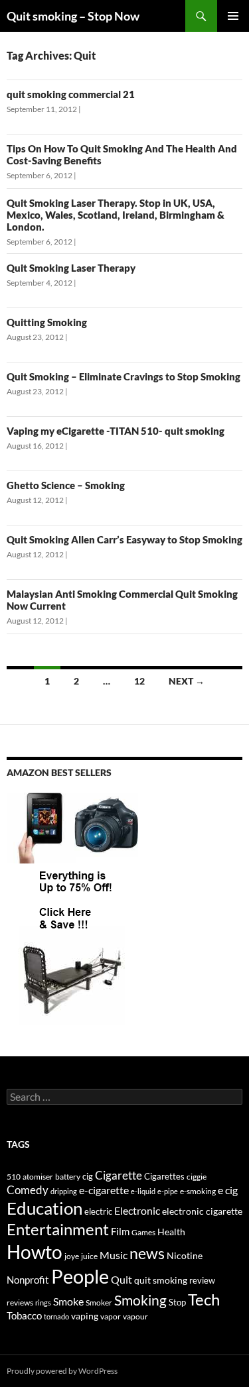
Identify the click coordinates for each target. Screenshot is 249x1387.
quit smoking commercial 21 (71, 94)
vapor (110, 1316)
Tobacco (24, 1315)
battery (67, 1176)
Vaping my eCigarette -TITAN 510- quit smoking (115, 431)
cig (87, 1176)
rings (43, 1302)
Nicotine (185, 1255)
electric (98, 1212)
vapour (135, 1316)
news (147, 1253)
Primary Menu (233, 16)
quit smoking (160, 1280)
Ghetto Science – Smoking (66, 485)
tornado (56, 1316)
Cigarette (118, 1175)
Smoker (99, 1302)
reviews (20, 1302)
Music (113, 1254)
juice (89, 1256)
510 (14, 1177)
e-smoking (198, 1191)
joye (71, 1256)
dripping (63, 1191)
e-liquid (143, 1191)
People (80, 1276)
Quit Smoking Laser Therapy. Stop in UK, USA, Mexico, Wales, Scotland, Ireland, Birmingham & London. (115, 215)
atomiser (38, 1177)
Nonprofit (28, 1280)
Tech (204, 1299)
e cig (228, 1190)
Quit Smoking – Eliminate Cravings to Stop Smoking (123, 376)
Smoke (68, 1301)
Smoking (140, 1300)
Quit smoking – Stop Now (73, 16)
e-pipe (167, 1191)
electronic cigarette (202, 1211)
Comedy (27, 1190)
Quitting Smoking (47, 322)
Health (171, 1231)
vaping (84, 1316)
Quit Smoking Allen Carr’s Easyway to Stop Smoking (124, 539)
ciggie (197, 1177)
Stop (177, 1302)
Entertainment (58, 1229)
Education (44, 1208)
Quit (121, 1279)
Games (143, 1232)
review (202, 1280)
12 (139, 681)
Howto (34, 1252)
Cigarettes (164, 1176)
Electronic (137, 1210)
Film (120, 1231)
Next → (187, 681)
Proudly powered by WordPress (62, 1371)
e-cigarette (104, 1190)
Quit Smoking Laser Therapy (71, 268)
